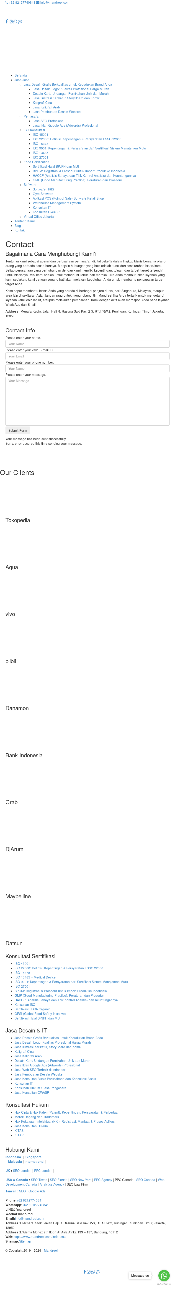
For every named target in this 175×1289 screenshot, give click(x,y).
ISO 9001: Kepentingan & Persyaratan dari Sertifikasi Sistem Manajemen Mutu (89, 148)
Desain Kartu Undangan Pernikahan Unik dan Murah (71, 93)
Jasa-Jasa (22, 79)
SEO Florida (58, 1179)
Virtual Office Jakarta (39, 216)
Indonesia (13, 1157)
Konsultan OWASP (46, 212)
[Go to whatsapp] (164, 1275)
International (34, 1161)
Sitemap (25, 1241)
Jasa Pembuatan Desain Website (57, 111)
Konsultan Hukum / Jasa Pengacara (40, 1088)
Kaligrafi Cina (42, 102)
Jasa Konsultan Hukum (31, 1126)
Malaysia (15, 1161)
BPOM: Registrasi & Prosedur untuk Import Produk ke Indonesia (79, 171)
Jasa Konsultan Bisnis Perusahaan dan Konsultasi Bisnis (55, 1078)
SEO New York (80, 1179)
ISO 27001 (40, 157)
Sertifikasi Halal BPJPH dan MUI (56, 166)
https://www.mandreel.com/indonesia (39, 1236)
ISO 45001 (40, 134)
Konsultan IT (42, 207)
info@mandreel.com (54, 2)
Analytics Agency (52, 1184)
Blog (18, 225)
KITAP (19, 1135)
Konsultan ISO (25, 1004)
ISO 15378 (40, 143)
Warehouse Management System (57, 202)
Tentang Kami (25, 221)
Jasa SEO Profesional (48, 120)
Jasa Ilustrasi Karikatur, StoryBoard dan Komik (66, 98)
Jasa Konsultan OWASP (32, 1092)
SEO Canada (145, 1179)
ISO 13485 (40, 152)
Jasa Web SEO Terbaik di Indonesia (41, 1069)
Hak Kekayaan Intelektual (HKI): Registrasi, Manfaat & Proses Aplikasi (65, 1121)
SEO (22, 1191)
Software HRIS (43, 189)
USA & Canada (16, 1179)
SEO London (22, 1170)
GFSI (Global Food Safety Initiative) (40, 1013)
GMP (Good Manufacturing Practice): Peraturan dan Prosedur (77, 180)
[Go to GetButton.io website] (164, 1284)
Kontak (20, 230)
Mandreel (51, 1250)
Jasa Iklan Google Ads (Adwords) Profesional (65, 125)
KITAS (19, 1130)
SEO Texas (39, 1179)
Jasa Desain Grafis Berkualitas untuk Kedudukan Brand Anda (68, 84)
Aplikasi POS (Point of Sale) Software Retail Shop (68, 198)
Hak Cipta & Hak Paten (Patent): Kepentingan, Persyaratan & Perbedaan (67, 1112)
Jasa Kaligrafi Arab (46, 107)
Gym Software (43, 193)
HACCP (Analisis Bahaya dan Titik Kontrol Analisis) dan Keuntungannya (84, 175)
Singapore (33, 1157)
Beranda (21, 75)
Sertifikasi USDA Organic (32, 1009)
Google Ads (36, 1191)
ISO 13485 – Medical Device (35, 977)
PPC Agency (103, 1179)
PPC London (43, 1170)
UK (7, 1170)
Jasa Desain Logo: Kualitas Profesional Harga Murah (71, 89)
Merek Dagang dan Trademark (37, 1116)
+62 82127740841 (21, 2)
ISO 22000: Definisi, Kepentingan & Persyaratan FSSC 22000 (77, 139)
